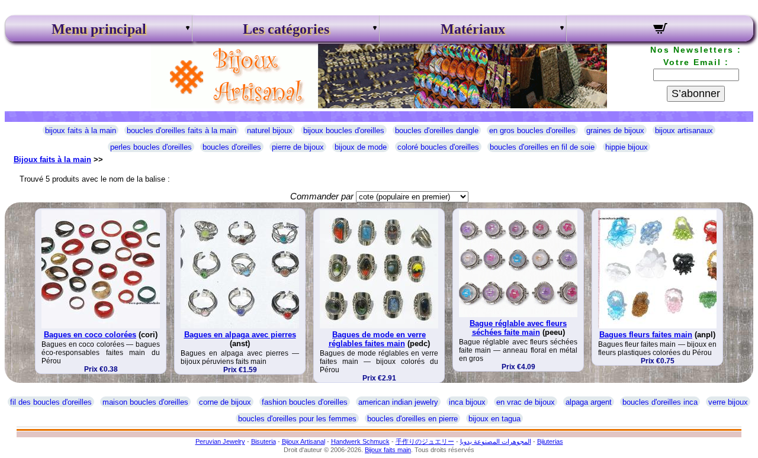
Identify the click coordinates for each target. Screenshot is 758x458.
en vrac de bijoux (525, 402)
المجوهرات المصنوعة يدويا (495, 441)
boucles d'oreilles (232, 147)
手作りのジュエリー (425, 441)
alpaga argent (589, 402)
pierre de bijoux (298, 147)
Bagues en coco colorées (90, 334)
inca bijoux (467, 402)
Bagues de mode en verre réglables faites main (377, 339)
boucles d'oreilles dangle (436, 130)
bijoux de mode (361, 147)
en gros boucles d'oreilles (532, 130)
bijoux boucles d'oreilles (343, 130)
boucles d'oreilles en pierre (412, 418)
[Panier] (660, 30)
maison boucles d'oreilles (145, 402)
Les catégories (286, 29)
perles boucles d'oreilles (151, 147)
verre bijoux (728, 402)
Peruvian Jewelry (220, 441)
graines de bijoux (615, 130)
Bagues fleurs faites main (645, 334)
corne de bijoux (225, 402)
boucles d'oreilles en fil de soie (542, 147)
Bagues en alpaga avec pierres (240, 334)
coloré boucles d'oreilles (438, 147)
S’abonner (696, 93)
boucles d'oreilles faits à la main (181, 130)
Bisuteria (263, 441)
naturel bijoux (270, 130)
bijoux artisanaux (684, 130)
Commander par (322, 196)
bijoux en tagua (494, 418)
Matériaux (473, 29)
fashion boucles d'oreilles (305, 402)
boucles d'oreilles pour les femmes (297, 418)
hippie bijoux (626, 147)
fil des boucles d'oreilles (51, 402)
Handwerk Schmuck (360, 441)
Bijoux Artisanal (303, 441)
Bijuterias (550, 441)
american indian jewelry (398, 402)
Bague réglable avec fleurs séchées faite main (518, 328)
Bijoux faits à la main (52, 159)
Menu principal (99, 29)
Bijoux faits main (388, 449)
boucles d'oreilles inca (660, 402)
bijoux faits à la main (80, 130)
